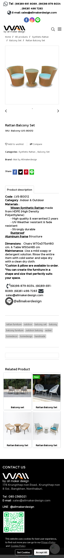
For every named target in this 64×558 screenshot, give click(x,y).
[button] (51, 29)
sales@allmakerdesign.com (39, 12)
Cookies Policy (18, 545)
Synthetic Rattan (27, 152)
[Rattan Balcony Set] (32, 75)
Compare (37, 144)
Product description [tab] (19, 190)
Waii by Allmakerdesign (25, 159)
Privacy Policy (48, 542)
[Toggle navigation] (59, 29)
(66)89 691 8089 (26, 3)
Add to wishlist (16, 144)
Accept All (41, 552)
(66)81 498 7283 (32, 8)
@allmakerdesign (22, 506)
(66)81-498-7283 (25, 290)
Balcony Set (44, 152)
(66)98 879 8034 (50, 3)
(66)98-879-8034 (22, 285)
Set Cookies (23, 552)
